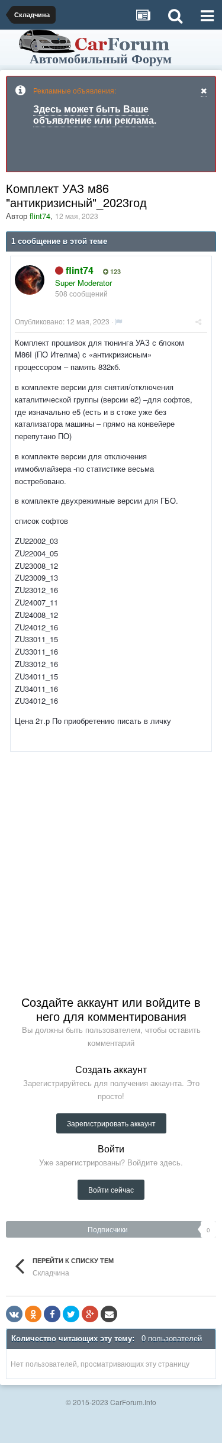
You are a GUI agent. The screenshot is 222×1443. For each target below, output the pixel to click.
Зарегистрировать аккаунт (111, 1123)
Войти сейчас (111, 1189)
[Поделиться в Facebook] (52, 1314)
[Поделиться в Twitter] (71, 1314)
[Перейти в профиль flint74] (29, 280)
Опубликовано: (62, 321)
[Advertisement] (111, 863)
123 (114, 271)
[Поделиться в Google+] (90, 1314)
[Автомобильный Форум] (96, 45)
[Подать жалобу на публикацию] (118, 321)
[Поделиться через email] (109, 1314)
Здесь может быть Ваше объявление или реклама (93, 114)
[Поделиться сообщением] (198, 321)
